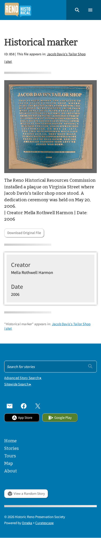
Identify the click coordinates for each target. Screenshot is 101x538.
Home (10, 440)
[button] (77, 10)
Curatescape (44, 523)
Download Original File (24, 232)
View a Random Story (29, 493)
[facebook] (23, 405)
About (10, 471)
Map (8, 463)
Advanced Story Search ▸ (23, 378)
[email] (9, 405)
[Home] (18, 10)
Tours (10, 456)
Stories (11, 448)
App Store (25, 417)
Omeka (27, 523)
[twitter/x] (37, 405)
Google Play (63, 417)
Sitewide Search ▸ (17, 384)
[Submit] (90, 366)
